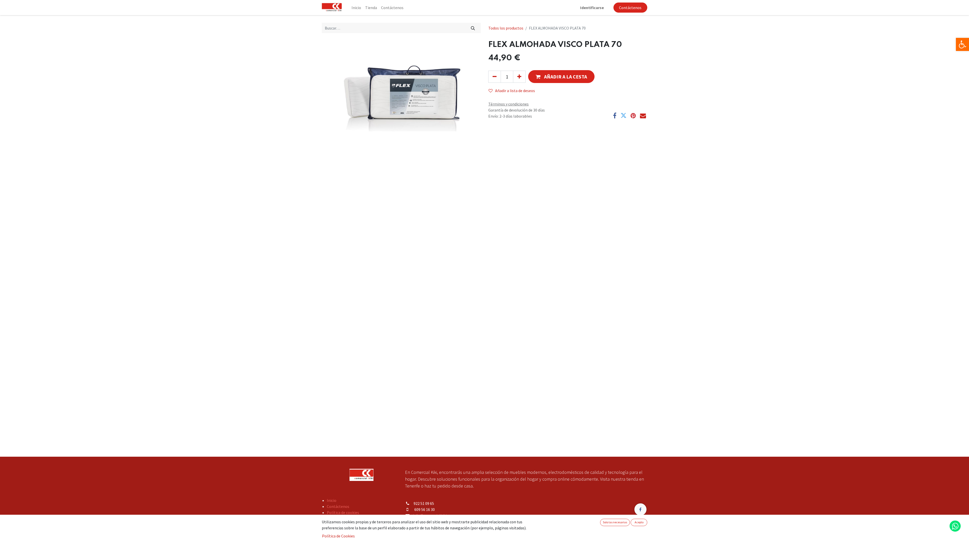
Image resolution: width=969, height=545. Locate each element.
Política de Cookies (338, 535)
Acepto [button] (639, 522)
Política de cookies (343, 512)
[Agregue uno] (519, 77)
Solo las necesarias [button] (615, 522)
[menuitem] (356, 8)
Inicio (331, 500)
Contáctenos (630, 7)
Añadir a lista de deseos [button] (515, 90)
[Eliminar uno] (494, 77)
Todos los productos (505, 28)
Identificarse (592, 7)
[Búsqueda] (473, 28)
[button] (561, 76)
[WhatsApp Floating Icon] (955, 526)
